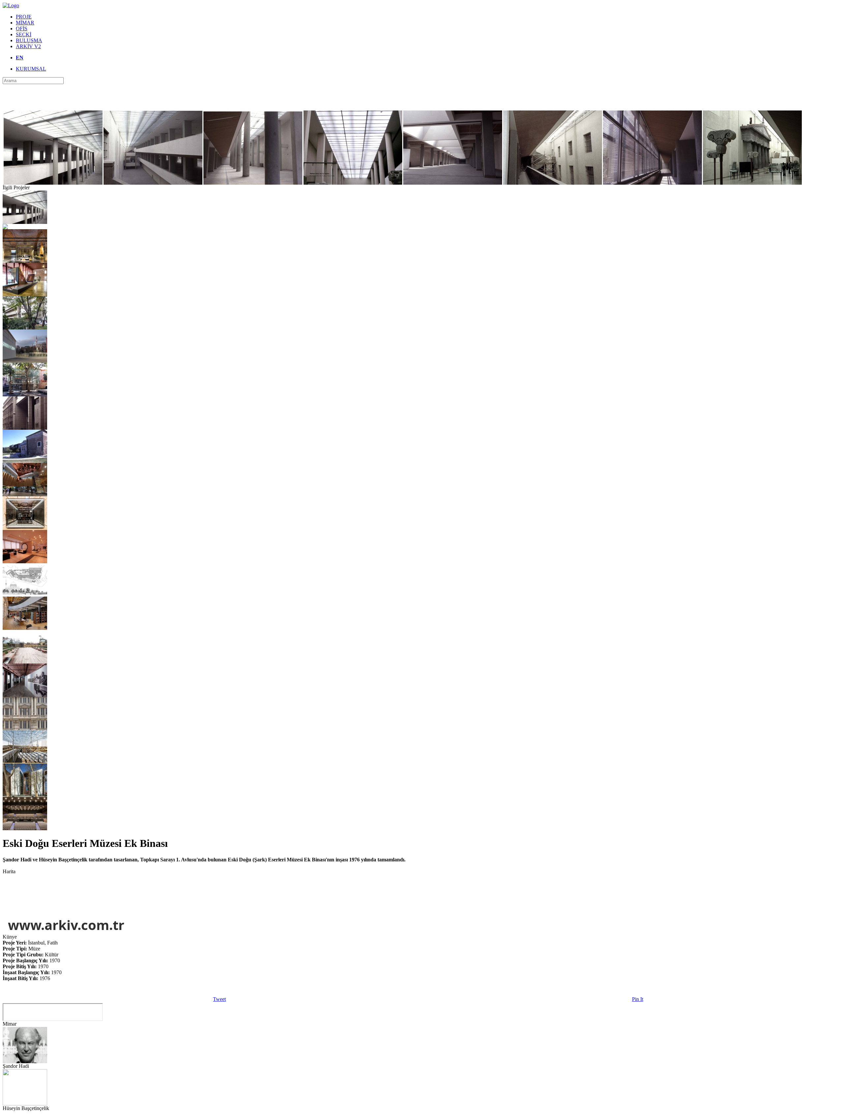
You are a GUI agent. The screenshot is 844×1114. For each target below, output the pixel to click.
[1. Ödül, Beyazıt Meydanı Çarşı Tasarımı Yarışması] (25, 595)
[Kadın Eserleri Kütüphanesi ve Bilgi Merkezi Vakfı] (25, 461)
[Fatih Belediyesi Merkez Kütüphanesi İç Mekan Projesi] (25, 494)
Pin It (637, 999)
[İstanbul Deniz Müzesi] (25, 795)
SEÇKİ (23, 34)
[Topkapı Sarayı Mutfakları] (25, 261)
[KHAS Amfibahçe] (25, 662)
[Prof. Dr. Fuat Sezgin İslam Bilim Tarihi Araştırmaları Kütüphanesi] (25, 628)
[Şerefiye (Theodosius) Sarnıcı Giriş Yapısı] (25, 394)
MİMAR (25, 22)
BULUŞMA (29, 40)
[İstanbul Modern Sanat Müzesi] (25, 361)
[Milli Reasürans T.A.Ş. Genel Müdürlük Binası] (25, 428)
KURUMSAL (31, 69)
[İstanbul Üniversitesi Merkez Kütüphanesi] (5, 227)
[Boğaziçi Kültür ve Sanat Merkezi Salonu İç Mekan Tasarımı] (25, 828)
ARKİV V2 (28, 46)
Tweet (219, 999)
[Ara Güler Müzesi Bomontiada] (25, 695)
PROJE (24, 16)
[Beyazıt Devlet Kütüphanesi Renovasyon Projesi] (25, 528)
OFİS (21, 28)
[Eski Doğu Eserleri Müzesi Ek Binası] (25, 222)
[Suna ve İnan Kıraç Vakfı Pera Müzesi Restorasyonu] (25, 728)
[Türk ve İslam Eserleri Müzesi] (25, 294)
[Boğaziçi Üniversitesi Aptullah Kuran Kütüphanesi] (25, 327)
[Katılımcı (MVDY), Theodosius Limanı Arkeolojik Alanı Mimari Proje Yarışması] (25, 761)
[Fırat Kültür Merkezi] (25, 561)
